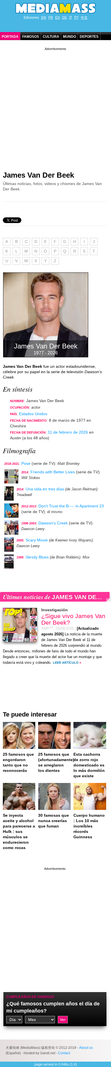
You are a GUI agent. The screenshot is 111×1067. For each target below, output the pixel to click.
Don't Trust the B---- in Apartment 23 (71, 506)
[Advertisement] (55, 107)
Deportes (89, 37)
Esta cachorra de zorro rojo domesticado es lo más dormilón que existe (89, 765)
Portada (10, 37)
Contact (64, 1053)
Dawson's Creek (53, 523)
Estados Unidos (33, 413)
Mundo (69, 37)
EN (43, 18)
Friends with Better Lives (52, 472)
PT (76, 18)
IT (70, 18)
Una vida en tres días (45, 489)
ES (57, 18)
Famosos (30, 37)
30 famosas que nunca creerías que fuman (53, 820)
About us (86, 1048)
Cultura (51, 37)
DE (64, 18)
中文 (84, 18)
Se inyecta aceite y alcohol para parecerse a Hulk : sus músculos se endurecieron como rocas (19, 831)
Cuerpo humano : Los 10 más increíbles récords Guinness (89, 826)
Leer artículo (66, 662)
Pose (25, 463)
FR (50, 18)
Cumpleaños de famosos (30, 997)
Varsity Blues (37, 557)
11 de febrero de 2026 (68, 432)
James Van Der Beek (38, 175)
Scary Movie (37, 540)
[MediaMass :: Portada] (55, 8)
